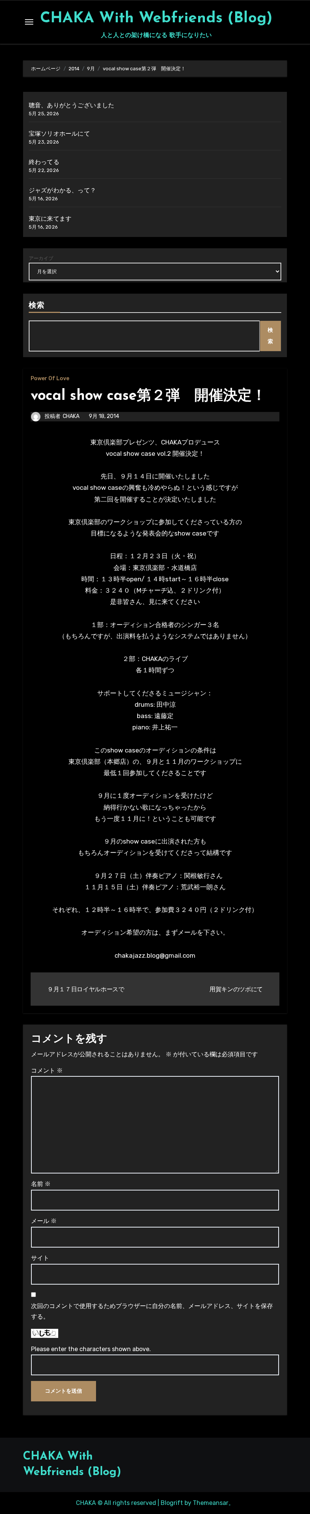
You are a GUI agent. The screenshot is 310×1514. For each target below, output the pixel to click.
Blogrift (172, 1502)
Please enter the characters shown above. (91, 1349)
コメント (47, 1070)
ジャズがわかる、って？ (62, 190)
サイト (40, 1258)
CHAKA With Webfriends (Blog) (156, 18)
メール (44, 1221)
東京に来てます (50, 218)
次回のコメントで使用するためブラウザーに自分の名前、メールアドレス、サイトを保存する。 (152, 1311)
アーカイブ (41, 258)
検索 (37, 306)
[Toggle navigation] (29, 21)
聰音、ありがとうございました (72, 105)
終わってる (44, 162)
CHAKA (71, 416)
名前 (41, 1183)
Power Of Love (50, 378)
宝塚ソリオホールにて (59, 133)
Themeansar (210, 1502)
